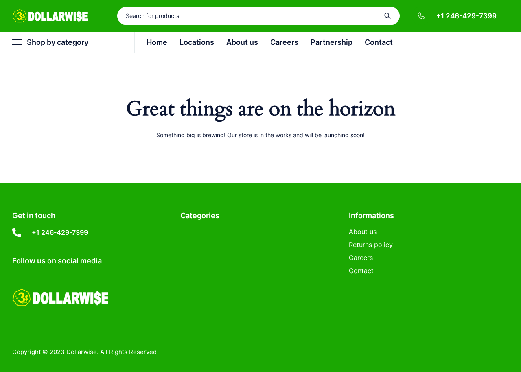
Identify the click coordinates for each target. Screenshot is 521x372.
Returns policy (371, 245)
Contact (361, 271)
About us (363, 232)
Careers (361, 258)
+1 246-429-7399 (466, 16)
